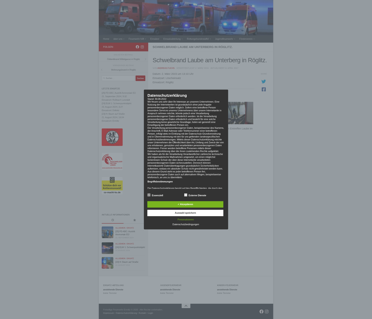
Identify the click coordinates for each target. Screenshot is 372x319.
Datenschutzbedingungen (185, 224)
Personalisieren (186, 219)
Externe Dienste (197, 195)
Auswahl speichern (185, 213)
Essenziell (157, 195)
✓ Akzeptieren (185, 204)
